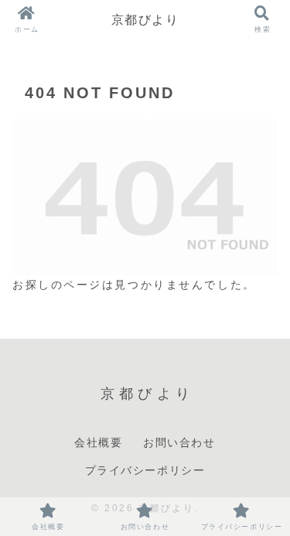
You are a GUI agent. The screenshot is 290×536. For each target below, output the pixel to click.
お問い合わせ (179, 442)
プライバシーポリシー (145, 470)
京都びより (145, 19)
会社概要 (98, 442)
